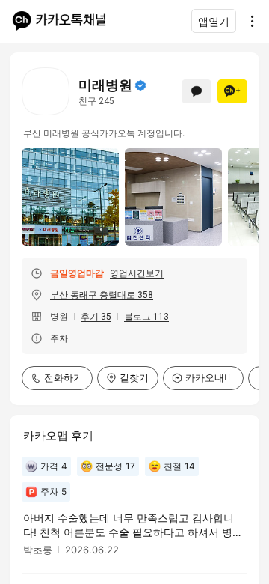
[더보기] (248, 21)
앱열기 (213, 21)
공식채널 (140, 85)
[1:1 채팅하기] (196, 91)
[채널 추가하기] (232, 91)
